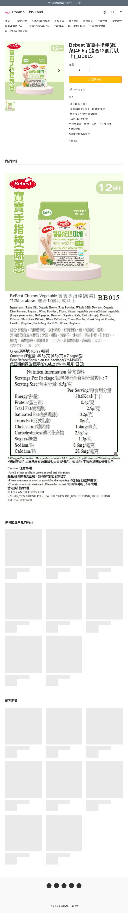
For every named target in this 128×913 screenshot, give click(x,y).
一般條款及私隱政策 (38, 26)
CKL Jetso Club (76, 26)
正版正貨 (59, 21)
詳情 (79, 3)
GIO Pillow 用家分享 (16, 31)
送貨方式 (117, 21)
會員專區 (74, 21)
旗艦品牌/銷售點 (41, 21)
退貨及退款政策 (13, 26)
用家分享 (59, 26)
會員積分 (88, 21)
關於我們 (22, 21)
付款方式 (102, 21)
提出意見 (75, 906)
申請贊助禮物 (97, 26)
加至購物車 (95, 79)
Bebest (74, 140)
